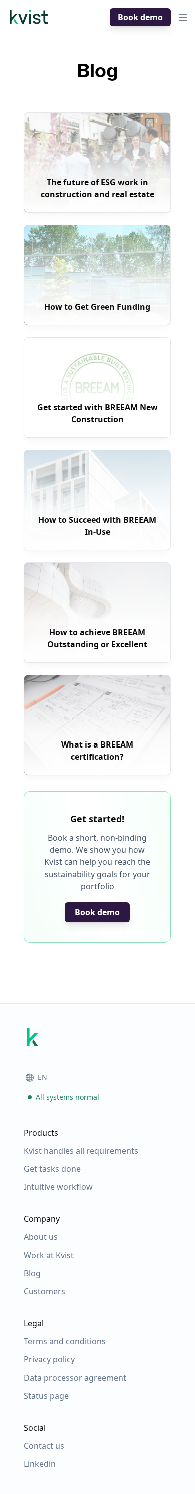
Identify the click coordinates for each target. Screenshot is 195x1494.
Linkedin (40, 1463)
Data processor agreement (75, 1377)
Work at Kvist (49, 1255)
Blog (32, 1273)
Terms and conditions (65, 1341)
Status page (46, 1395)
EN (43, 1077)
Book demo (140, 17)
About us (41, 1236)
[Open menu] (183, 17)
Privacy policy (49, 1359)
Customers (45, 1291)
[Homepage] (29, 17)
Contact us (44, 1445)
